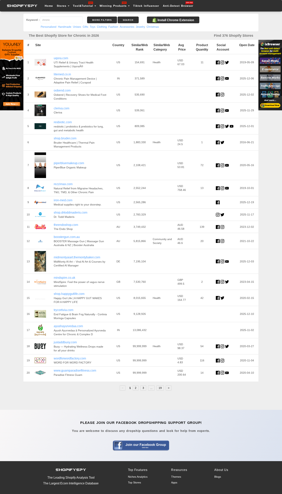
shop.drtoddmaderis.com (70, 212)
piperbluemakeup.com (69, 163)
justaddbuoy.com (65, 342)
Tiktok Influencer (146, 5)
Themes (176, 476)
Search (128, 20)
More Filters (102, 20)
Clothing (102, 26)
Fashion (113, 26)
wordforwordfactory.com (70, 358)
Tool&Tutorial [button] (83, 5)
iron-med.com (63, 200)
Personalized (48, 26)
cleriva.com (61, 108)
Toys (92, 26)
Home (49, 5)
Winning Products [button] (113, 5)
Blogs (217, 476)
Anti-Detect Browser (178, 5)
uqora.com (61, 58)
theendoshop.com (66, 224)
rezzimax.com (63, 184)
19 (160, 387)
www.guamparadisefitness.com (75, 370)
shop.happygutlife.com (69, 293)
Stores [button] (62, 5)
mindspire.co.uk (64, 277)
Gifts (85, 26)
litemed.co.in (62, 74)
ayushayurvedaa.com (68, 326)
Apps (174, 482)
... (151, 387)
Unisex (77, 26)
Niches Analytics (138, 476)
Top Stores (134, 482)
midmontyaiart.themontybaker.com (77, 257)
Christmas (153, 26)
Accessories (127, 26)
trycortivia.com (63, 310)
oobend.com (62, 90)
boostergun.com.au (67, 237)
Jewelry (140, 26)
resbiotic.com (63, 122)
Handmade (64, 26)
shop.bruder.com (65, 138)
